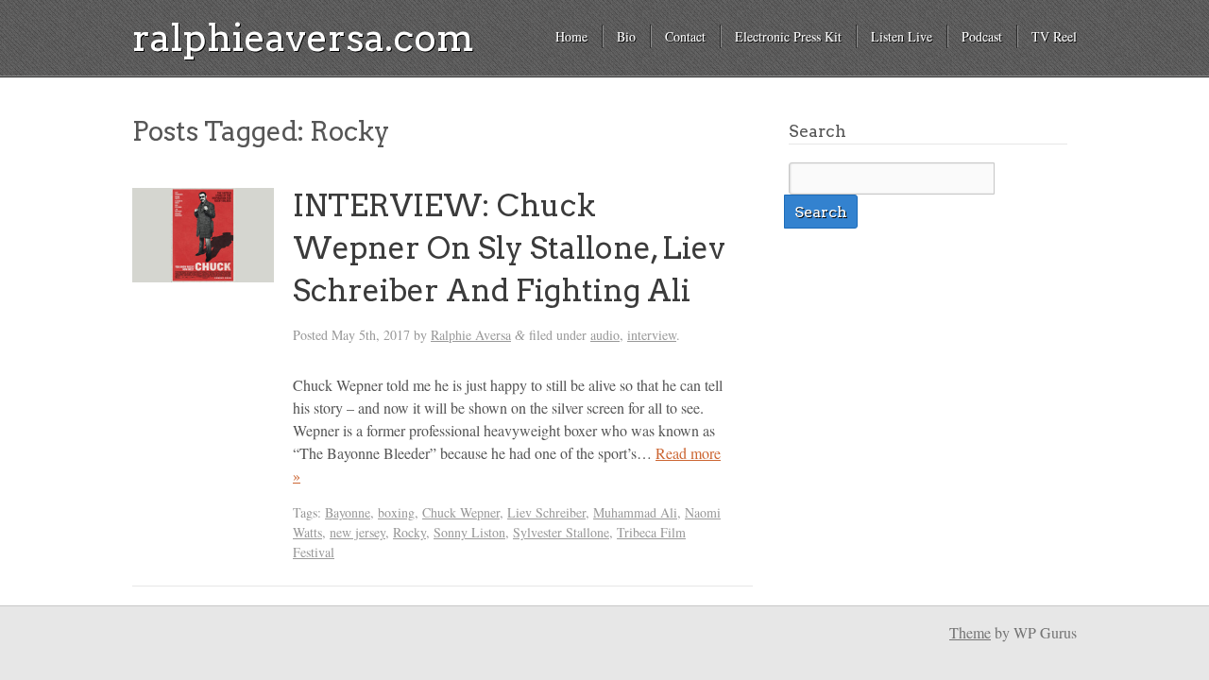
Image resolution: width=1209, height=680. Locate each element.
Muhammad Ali (635, 512)
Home (571, 36)
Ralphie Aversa (471, 335)
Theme (970, 632)
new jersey (357, 532)
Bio (626, 36)
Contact (685, 36)
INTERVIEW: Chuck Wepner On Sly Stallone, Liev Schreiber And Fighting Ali (509, 248)
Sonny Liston (469, 532)
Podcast (982, 36)
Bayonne (347, 512)
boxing (396, 512)
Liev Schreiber (546, 512)
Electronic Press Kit (788, 36)
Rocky (409, 532)
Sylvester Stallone (561, 532)
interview (651, 335)
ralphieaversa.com (303, 37)
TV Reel (1054, 36)
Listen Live (901, 36)
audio (605, 335)
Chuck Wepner (461, 512)
